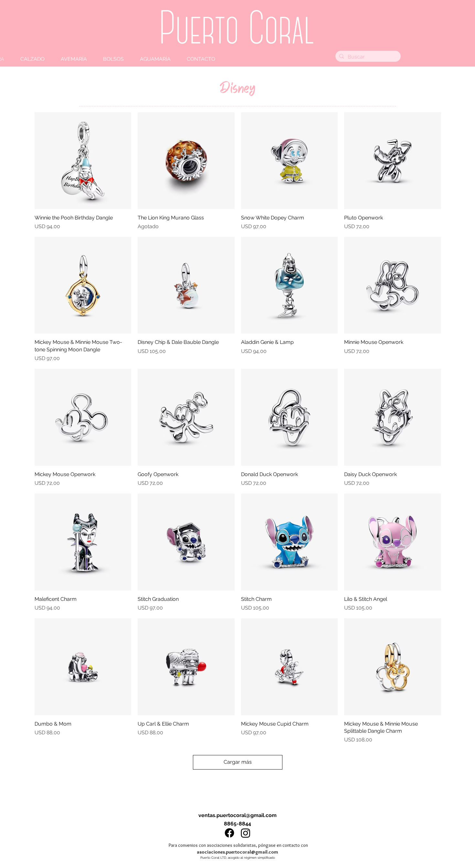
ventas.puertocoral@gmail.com (237, 815)
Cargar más (238, 762)
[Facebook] (229, 833)
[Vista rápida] (83, 160)
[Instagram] (245, 833)
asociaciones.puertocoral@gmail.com (237, 852)
